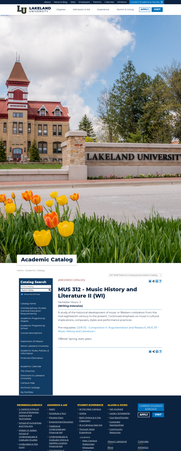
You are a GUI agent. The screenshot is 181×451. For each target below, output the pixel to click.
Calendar (109, 2)
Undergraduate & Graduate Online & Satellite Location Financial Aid (59, 441)
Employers (84, 2)
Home (20, 270)
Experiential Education (61, 422)
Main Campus (89, 441)
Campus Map (28, 383)
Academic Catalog (35, 270)
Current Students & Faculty (145, 2)
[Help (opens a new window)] (160, 281)
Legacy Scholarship (119, 413)
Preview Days (56, 418)
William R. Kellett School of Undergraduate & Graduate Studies (28, 435)
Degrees (60, 9)
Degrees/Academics (29, 405)
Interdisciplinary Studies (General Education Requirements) (33, 311)
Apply (52, 409)
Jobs (72, 2)
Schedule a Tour (57, 413)
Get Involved (116, 409)
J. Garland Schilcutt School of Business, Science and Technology (29, 414)
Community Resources (115, 431)
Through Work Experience (87, 431)
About (47, 2)
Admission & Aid (81, 9)
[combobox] (135, 275)
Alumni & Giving (125, 9)
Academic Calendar (31, 366)
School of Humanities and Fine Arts (30, 424)
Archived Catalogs (30, 388)
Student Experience (90, 405)
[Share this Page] (153, 281)
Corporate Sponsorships (116, 423)
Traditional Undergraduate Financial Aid (57, 429)
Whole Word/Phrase (32, 294)
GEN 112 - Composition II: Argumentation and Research (111, 327)
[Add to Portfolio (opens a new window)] (150, 281)
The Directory (28, 371)
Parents (97, 2)
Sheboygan (88, 444)
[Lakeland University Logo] (34, 9)
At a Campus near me (90, 425)
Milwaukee (88, 448)
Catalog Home (28, 304)
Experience (103, 9)
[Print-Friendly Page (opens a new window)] (156, 281)
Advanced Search (30, 298)
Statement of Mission (32, 341)
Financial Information (32, 358)
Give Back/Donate (119, 418)
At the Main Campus (90, 409)
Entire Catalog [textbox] (27, 287)
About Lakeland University (35, 346)
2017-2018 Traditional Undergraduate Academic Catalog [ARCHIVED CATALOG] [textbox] (136, 275)
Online (82, 413)
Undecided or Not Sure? (28, 445)
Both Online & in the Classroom (90, 419)
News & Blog (60, 2)
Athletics (122, 2)
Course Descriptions (31, 333)
